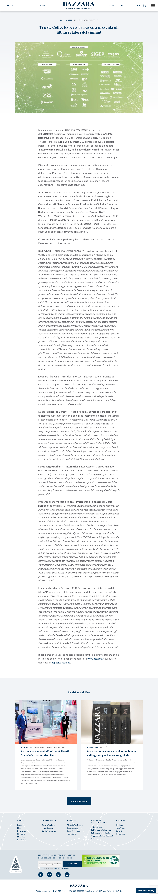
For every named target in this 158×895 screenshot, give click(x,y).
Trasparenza (120, 834)
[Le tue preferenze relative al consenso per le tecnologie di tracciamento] (146, 890)
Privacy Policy (106, 891)
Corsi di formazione (49, 831)
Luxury (19, 825)
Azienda (121, 821)
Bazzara (79, 885)
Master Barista (72, 834)
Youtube (49, 874)
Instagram (58, 874)
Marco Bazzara (47, 828)
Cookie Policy (117, 891)
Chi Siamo (119, 825)
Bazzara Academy (48, 825)
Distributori (21, 840)
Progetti (72, 821)
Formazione (116, 6)
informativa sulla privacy (62, 868)
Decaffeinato (22, 831)
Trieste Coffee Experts (75, 825)
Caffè (42, 6)
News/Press (120, 828)
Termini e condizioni (92, 891)
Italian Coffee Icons (73, 831)
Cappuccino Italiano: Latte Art (102, 836)
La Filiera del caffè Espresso (101, 830)
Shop (10, 6)
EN (138, 6)
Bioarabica (21, 834)
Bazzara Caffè (79, 5)
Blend (19, 828)
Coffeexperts (96, 839)
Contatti (119, 831)
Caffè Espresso (96, 827)
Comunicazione (72, 828)
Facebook (40, 874)
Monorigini (21, 837)
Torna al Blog (79, 801)
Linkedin (67, 874)
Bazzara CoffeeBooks (99, 822)
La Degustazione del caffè (100, 833)
